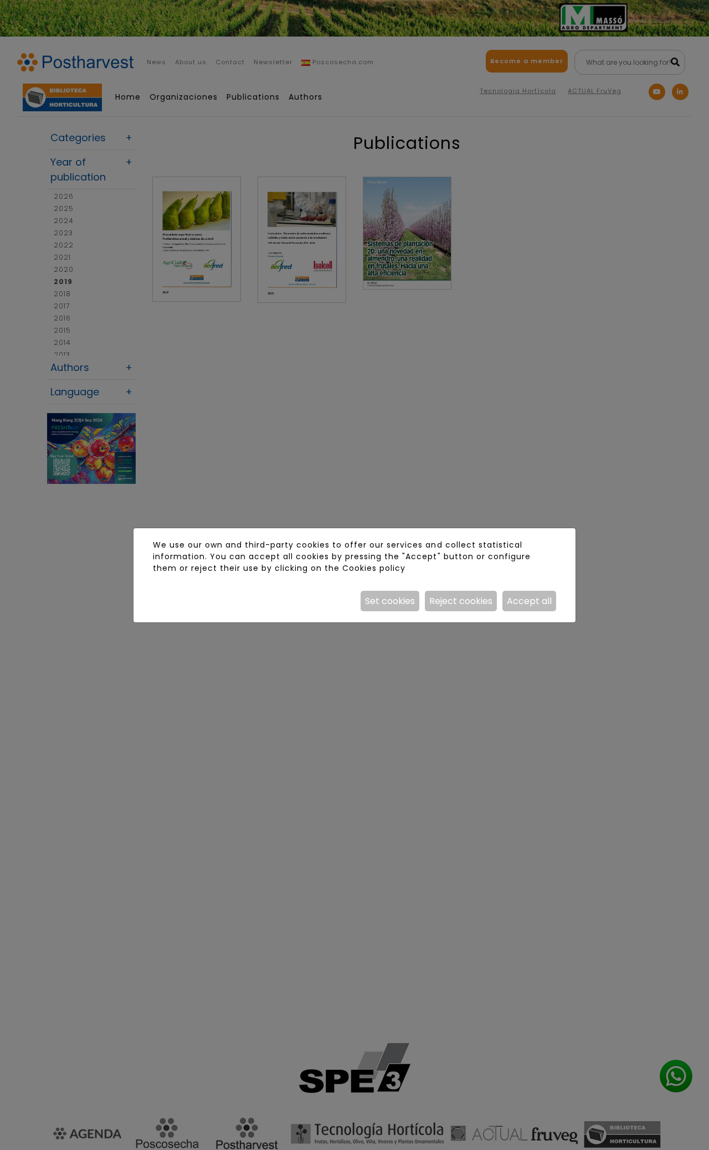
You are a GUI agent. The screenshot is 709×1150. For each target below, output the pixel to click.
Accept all (529, 601)
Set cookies (390, 601)
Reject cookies (460, 601)
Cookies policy (373, 568)
